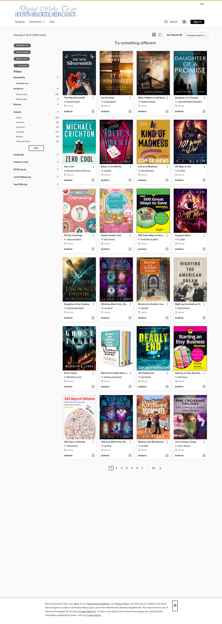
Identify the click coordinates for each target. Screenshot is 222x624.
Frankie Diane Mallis (75, 308)
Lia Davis (107, 170)
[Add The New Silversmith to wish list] (93, 112)
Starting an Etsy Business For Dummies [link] (189, 373)
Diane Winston (184, 308)
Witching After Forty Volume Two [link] (115, 442)
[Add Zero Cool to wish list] (93, 180)
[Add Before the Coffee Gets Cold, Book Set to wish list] (130, 387)
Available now (22, 83)
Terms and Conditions (98, 603)
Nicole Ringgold (73, 101)
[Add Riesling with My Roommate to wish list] (167, 456)
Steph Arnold (72, 446)
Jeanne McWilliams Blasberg (190, 101)
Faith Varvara (109, 239)
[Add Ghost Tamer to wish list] (93, 387)
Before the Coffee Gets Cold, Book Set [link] (115, 373)
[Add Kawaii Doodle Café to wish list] (130, 249)
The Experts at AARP (149, 239)
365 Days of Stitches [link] (74, 442)
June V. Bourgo (184, 446)
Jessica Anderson (74, 239)
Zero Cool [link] (69, 166)
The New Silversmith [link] (74, 98)
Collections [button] (36, 22)
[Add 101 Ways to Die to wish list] (204, 180)
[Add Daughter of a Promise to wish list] (204, 112)
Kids (52, 22)
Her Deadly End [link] (146, 373)
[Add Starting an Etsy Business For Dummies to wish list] (204, 387)
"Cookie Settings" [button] (87, 611)
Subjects (20, 22)
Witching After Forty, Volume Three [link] (115, 304)
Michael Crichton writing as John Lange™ (80, 170)
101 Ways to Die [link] (183, 166)
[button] (170, 22)
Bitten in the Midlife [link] (111, 166)
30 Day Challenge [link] (73, 235)
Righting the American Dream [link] (189, 304)
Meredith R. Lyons (74, 377)
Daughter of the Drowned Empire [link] (78, 304)
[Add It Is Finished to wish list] (130, 112)
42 (153, 468)
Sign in (197, 22)
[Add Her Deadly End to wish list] (167, 387)
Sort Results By (174, 35)
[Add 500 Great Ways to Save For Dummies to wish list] (167, 249)
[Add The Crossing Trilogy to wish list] (204, 456)
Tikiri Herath (146, 377)
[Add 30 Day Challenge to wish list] (93, 249)
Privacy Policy (122, 603)
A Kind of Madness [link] (147, 166)
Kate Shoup (182, 377)
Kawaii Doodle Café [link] (111, 235)
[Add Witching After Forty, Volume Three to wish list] (130, 318)
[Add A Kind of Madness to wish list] (167, 180)
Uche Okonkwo (147, 170)
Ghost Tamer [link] (70, 373)
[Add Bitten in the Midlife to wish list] (130, 180)
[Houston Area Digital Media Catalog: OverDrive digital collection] (46, 10)
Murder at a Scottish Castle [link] (152, 304)
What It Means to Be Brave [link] (151, 98)
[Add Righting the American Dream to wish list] (204, 318)
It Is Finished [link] (107, 98)
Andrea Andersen (148, 101)
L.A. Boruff (108, 308)
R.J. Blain (181, 170)
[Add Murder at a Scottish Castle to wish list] (167, 318)
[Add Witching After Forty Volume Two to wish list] (130, 456)
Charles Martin (110, 101)
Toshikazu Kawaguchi (113, 377)
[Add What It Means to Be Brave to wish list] (167, 112)
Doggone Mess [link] (183, 235)
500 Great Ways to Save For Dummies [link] (152, 235)
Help (202, 4)
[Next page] (160, 468)
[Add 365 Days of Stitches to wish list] (93, 456)
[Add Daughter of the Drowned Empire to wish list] (93, 318)
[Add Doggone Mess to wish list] (204, 249)
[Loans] (184, 22)
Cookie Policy (94, 615)
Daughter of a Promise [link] (186, 98)
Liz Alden (144, 446)
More (36, 148)
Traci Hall (144, 308)
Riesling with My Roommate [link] (152, 442)
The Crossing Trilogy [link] (185, 442)
